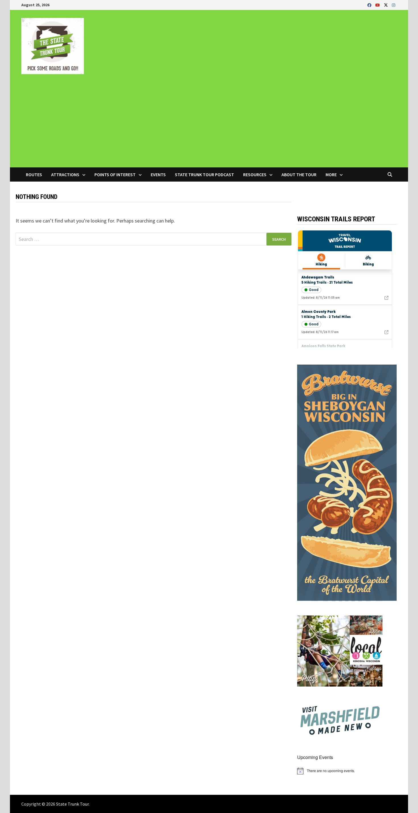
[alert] (347, 771)
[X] (386, 4)
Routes (34, 174)
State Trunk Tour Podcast (204, 174)
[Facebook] (370, 4)
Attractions (65, 174)
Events (158, 174)
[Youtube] (378, 4)
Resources (254, 174)
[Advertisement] (209, 125)
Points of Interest (115, 174)
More (331, 174)
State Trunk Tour (72, 804)
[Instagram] (393, 4)
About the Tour (299, 174)
